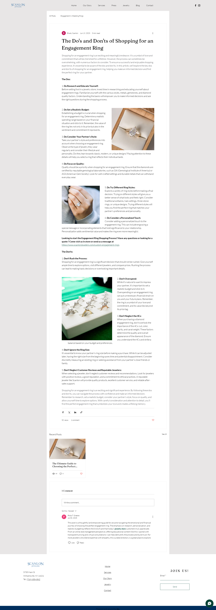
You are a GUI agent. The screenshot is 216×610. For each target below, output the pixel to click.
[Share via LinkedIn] (75, 412)
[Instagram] (199, 5)
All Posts (52, 16)
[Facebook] (195, 5)
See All (164, 434)
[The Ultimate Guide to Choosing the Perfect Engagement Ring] (67, 449)
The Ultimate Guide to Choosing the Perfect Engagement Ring (64, 465)
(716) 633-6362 (33, 579)
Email (162, 576)
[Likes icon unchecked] (69, 542)
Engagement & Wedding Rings (72, 16)
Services (107, 572)
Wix (118, 609)
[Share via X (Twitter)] (69, 412)
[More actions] (152, 33)
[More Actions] (152, 516)
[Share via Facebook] (63, 412)
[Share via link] (81, 412)
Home (107, 566)
